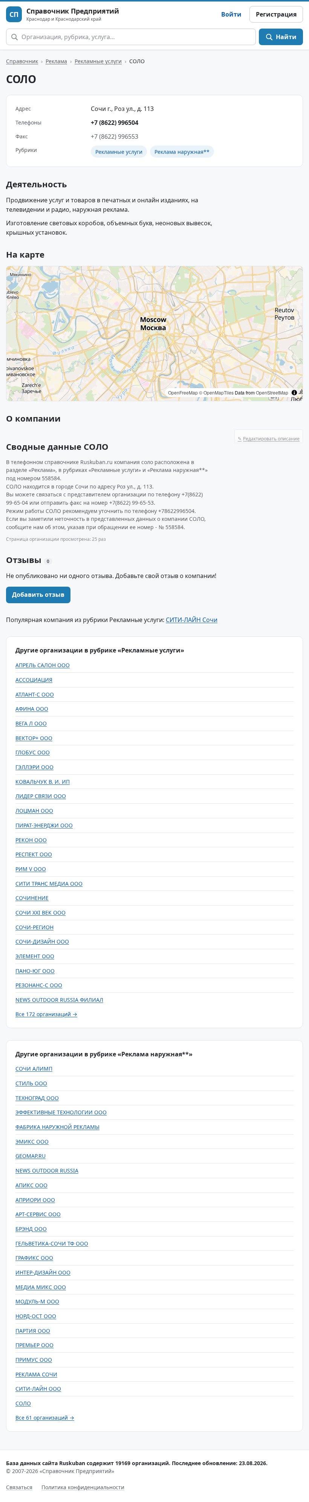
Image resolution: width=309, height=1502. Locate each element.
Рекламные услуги (98, 61)
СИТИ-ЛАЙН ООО (38, 1388)
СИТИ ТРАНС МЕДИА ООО (49, 883)
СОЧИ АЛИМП (33, 1068)
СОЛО (23, 1403)
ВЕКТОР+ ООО (33, 738)
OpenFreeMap (183, 392)
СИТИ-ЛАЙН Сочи (191, 620)
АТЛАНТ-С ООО (34, 694)
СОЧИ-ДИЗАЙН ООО (42, 941)
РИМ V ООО (30, 868)
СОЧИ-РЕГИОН (34, 927)
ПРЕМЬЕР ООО (34, 1345)
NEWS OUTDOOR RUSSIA (46, 1170)
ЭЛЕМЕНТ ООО (34, 956)
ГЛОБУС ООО (32, 752)
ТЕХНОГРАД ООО (37, 1097)
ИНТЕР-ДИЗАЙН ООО (42, 1272)
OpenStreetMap (272, 392)
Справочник (22, 61)
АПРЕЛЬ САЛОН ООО (42, 665)
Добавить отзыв (38, 594)
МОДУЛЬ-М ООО (37, 1301)
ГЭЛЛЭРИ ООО (34, 767)
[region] (154, 333)
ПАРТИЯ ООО (32, 1330)
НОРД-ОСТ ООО (35, 1316)
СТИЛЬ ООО (31, 1083)
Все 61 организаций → (44, 1417)
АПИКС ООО (31, 1185)
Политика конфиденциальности (82, 1487)
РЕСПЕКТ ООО (33, 854)
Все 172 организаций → (46, 1014)
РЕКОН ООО (31, 840)
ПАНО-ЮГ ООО (35, 970)
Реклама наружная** (182, 151)
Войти (231, 14)
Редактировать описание (269, 438)
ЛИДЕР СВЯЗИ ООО (40, 796)
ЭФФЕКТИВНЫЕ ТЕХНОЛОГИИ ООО (61, 1112)
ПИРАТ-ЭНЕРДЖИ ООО (44, 825)
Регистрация (276, 14)
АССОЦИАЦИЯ (33, 679)
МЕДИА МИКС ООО (40, 1287)
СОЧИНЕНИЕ (32, 897)
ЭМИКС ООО (32, 1141)
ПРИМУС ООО (33, 1359)
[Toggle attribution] (294, 392)
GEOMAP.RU (30, 1155)
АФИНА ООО (31, 708)
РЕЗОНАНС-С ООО (38, 985)
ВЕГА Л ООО (31, 723)
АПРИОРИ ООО (35, 1199)
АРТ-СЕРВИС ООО (38, 1214)
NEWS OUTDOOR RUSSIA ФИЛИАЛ (59, 999)
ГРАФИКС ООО (34, 1257)
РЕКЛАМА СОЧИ (36, 1374)
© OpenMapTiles (216, 392)
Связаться (19, 1487)
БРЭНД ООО (31, 1228)
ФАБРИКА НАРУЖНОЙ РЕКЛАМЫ (57, 1126)
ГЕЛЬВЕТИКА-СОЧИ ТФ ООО (51, 1243)
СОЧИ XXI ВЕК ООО (40, 912)
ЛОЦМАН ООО (34, 810)
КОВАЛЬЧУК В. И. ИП (42, 781)
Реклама (56, 61)
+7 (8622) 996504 (114, 122)
